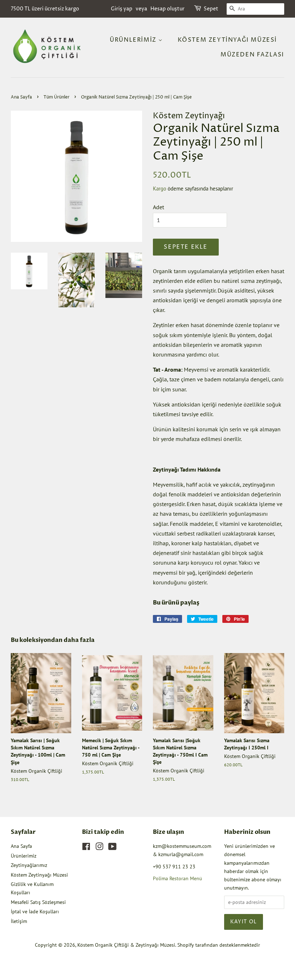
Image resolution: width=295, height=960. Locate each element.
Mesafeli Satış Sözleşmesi (38, 902)
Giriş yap (121, 8)
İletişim (19, 921)
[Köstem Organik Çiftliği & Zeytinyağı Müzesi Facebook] (86, 848)
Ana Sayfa (21, 97)
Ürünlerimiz (134, 40)
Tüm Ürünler (56, 97)
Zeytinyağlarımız (29, 865)
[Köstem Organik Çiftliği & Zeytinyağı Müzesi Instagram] (99, 848)
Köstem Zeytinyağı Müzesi (227, 40)
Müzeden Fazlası (252, 55)
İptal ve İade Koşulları (35, 911)
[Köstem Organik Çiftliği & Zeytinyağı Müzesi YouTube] (112, 848)
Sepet (211, 8)
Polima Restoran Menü (177, 878)
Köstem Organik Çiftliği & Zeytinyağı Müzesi (126, 945)
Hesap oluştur (167, 8)
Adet (158, 207)
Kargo (159, 188)
